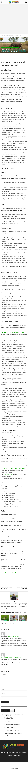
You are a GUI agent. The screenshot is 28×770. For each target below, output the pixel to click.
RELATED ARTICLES (7, 612)
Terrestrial (16, 47)
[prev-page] (13, 626)
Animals (5, 35)
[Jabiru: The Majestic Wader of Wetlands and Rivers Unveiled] (5, 618)
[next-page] (15, 626)
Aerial (20, 620)
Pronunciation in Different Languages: (14, 733)
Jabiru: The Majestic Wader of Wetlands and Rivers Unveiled (5, 622)
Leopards (4, 332)
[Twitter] (5, 55)
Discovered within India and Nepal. (15, 726)
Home (2, 35)
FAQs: (7, 735)
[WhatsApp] (13, 55)
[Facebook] (2, 55)
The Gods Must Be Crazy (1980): (13, 465)
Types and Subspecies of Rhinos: (13, 724)
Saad (3, 51)
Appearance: (8, 723)
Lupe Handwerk (4, 657)
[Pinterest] (9, 55)
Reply (2, 652)
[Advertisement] (14, 19)
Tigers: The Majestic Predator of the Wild (22, 587)
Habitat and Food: (9, 718)
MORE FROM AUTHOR (20, 612)
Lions (9, 332)
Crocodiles (15, 332)
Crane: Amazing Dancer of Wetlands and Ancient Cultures (23, 622)
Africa (7, 47)
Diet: (9, 721)
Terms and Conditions (19, 764)
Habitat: (9, 720)
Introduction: (8, 715)
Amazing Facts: (9, 717)
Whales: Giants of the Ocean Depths (6, 587)
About (5, 764)
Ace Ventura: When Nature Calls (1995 (14, 468)
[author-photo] (14, 596)
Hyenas (22, 332)
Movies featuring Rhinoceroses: (12, 732)
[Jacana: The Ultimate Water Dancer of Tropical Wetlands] (14, 618)
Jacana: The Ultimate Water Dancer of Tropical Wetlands (14, 622)
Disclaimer (11, 766)
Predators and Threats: (10, 727)
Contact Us (17, 766)
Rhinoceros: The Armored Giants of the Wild (13, 714)
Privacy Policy (11, 764)
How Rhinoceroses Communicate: (13, 730)
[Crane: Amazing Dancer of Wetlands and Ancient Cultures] (23, 618)
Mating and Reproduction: (11, 729)
